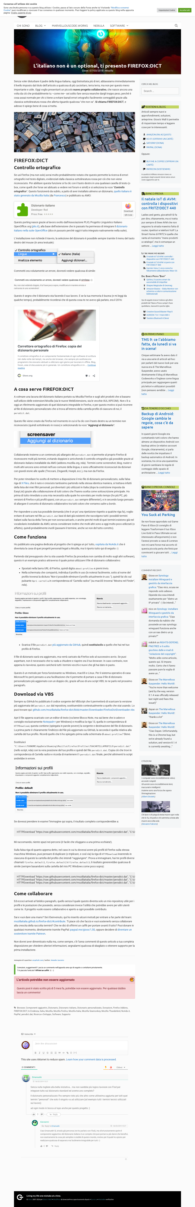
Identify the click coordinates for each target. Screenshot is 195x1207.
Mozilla (109, 70)
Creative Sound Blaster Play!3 (159, 312)
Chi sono (23, 25)
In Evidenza (33, 1011)
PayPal (17, 1014)
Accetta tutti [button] (185, 10)
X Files (25, 483)
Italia (42, 1011)
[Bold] (36, 1053)
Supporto (66, 1014)
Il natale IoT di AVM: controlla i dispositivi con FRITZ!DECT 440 (159, 203)
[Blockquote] (60, 1053)
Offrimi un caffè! (42, 970)
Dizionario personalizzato (89, 1007)
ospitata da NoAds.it (106, 544)
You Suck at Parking (158, 514)
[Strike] (48, 1053)
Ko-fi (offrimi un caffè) (159, 139)
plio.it (35, 226)
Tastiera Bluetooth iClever (157, 318)
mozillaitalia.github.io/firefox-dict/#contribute (39, 921)
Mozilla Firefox (61, 1011)
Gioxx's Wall (47, 1199)
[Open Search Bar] (176, 25)
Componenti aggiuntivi (36, 1007)
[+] (75, 1053)
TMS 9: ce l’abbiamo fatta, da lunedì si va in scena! (158, 344)
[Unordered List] (56, 1053)
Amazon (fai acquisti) (158, 134)
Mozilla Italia (75, 1011)
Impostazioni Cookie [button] (167, 10)
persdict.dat (27, 1014)
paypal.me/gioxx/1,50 (82, 929)
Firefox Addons (120, 1007)
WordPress (57, 1199)
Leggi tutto (158, 245)
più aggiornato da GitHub (66, 644)
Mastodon (101, 1199)
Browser (21, 1007)
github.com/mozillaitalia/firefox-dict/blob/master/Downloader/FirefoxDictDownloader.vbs (83, 709)
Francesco (60, 195)
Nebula (99, 25)
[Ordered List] (52, 1053)
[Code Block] (64, 1053)
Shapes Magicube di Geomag (159, 285)
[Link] (68, 1053)
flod (46, 209)
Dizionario (53, 1007)
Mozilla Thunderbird (110, 1011)
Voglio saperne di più (21, 13)
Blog (39, 25)
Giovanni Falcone (149, 824)
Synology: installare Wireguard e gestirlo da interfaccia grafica (163, 612)
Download (128, 211)
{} (71, 1053)
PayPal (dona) (154, 147)
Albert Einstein (148, 796)
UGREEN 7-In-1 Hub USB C (158, 315)
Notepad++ (49, 721)
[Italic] (40, 1053)
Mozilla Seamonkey (91, 1011)
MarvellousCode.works (70, 25)
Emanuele (56, 1126)
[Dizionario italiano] (22, 215)
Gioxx (30, 1199)
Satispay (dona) (155, 143)
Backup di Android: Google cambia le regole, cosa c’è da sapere (157, 420)
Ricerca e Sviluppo (42, 1014)
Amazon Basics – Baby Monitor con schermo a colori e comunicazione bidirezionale (162, 291)
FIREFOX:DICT (20, 1011)
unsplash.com (37, 960)
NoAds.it (125, 1011)
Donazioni (107, 1007)
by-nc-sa (94, 1199)
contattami (86, 967)
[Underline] (44, 1053)
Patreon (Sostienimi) (158, 169)
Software (117, 25)
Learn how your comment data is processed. (91, 1059)
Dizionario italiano (43, 205)
